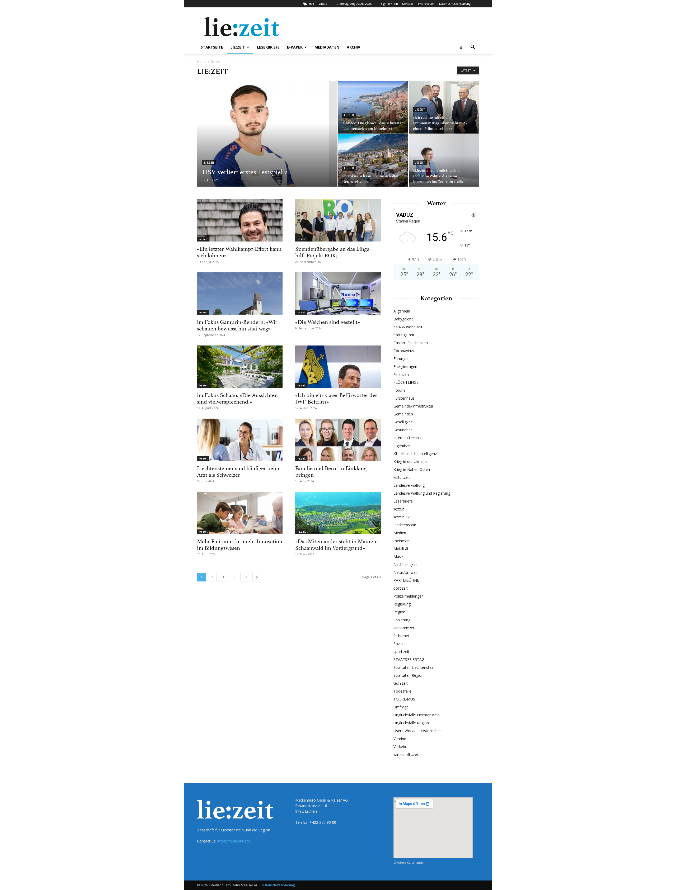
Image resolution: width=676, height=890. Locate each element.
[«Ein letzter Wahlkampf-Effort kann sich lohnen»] (240, 220)
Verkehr (399, 746)
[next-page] (256, 577)
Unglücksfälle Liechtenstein (416, 714)
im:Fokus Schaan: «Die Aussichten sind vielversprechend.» (237, 397)
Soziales (400, 643)
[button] (472, 47)
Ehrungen (401, 358)
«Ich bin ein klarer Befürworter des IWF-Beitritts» (336, 397)
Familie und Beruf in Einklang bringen (331, 470)
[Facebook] (452, 47)
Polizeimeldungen (408, 596)
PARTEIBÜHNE (406, 580)
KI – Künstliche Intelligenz (415, 453)
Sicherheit (401, 635)
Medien (399, 532)
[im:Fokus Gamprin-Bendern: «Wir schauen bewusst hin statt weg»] (240, 293)
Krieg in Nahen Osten (411, 469)
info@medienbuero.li (234, 841)
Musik (398, 556)
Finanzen (401, 374)
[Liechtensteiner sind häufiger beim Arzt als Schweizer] (240, 440)
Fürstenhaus (404, 398)
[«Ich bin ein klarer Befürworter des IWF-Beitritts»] (338, 366)
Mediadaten (326, 47)
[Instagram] (461, 47)
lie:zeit (238, 47)
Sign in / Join (389, 4)
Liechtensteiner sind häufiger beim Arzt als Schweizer (238, 470)
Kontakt (407, 4)
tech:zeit (400, 683)
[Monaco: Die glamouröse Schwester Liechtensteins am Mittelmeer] (373, 107)
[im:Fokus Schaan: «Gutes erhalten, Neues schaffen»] (373, 160)
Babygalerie (403, 318)
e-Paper (295, 47)
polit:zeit (400, 588)
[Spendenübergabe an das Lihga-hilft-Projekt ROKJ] (338, 220)
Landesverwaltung (409, 485)
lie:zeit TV (401, 516)
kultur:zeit (401, 477)
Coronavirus (403, 350)
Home (201, 61)
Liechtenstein (404, 524)
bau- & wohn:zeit (407, 326)
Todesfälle (402, 691)
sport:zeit (401, 651)
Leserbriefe (268, 47)
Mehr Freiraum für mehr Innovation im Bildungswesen (239, 543)
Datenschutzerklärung (455, 4)
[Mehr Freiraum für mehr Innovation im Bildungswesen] (240, 513)
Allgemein (401, 311)
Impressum (426, 4)
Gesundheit (403, 429)
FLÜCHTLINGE (406, 382)
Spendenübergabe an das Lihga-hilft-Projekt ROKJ (333, 251)
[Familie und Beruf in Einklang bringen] (338, 440)
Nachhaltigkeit (405, 564)
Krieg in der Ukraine (410, 461)
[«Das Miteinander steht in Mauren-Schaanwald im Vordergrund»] (338, 513)
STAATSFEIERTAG (408, 659)
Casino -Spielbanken (410, 342)
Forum (399, 390)
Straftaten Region (408, 675)
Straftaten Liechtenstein (413, 667)
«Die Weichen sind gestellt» (327, 321)
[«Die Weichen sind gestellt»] (338, 293)
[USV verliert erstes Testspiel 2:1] (267, 142)
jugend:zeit (402, 445)
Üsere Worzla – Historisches (417, 730)
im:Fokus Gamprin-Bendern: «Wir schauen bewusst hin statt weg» (237, 324)
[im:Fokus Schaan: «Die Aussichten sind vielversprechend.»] (240, 366)
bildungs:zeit (403, 334)
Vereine (399, 738)
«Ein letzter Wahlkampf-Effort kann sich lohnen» (239, 251)
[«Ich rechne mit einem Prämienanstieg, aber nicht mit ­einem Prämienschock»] (444, 107)
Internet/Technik (407, 437)
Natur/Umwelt (405, 572)
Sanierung (401, 619)
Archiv (353, 47)
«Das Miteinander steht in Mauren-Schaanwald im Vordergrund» (336, 543)
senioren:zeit (404, 627)
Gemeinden (403, 413)
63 (245, 577)
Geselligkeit (403, 421)
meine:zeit (402, 540)
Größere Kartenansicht (409, 862)
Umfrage (401, 706)
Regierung (402, 604)
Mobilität (401, 548)
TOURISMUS (404, 699)
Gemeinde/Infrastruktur (413, 406)
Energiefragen (405, 366)
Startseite (212, 47)
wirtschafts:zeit (406, 754)
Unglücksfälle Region (411, 722)
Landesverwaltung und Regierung (421, 493)
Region (399, 611)
